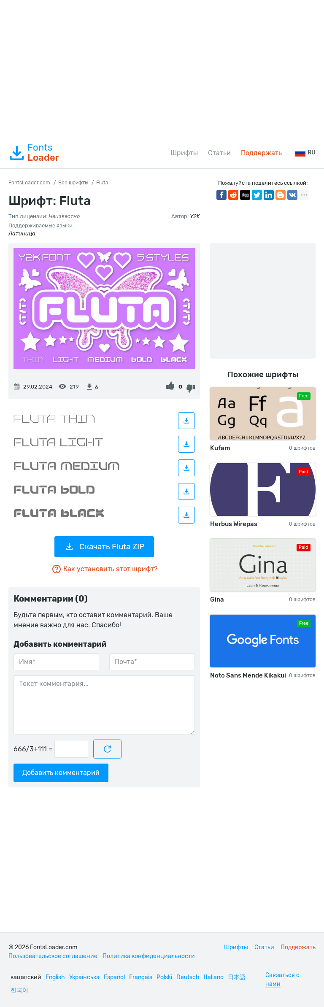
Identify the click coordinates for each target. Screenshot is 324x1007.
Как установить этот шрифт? (110, 569)
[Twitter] (257, 195)
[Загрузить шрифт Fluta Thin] (186, 420)
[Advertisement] (162, 69)
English (55, 977)
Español (114, 977)
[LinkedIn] (269, 195)
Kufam (220, 448)
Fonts (43, 153)
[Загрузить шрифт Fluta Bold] (186, 491)
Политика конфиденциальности (149, 956)
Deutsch (188, 977)
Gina (217, 599)
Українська (84, 977)
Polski (164, 977)
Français (140, 977)
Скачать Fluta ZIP (111, 546)
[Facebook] (221, 195)
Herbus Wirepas (233, 524)
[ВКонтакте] (292, 195)
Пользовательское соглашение (52, 956)
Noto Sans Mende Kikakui (248, 675)
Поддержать (261, 153)
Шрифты (184, 153)
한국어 (19, 990)
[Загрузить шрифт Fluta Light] (186, 444)
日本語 (237, 977)
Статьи (219, 153)
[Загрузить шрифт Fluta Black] (186, 515)
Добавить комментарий (61, 773)
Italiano (214, 977)
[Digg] (245, 195)
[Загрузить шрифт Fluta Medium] (186, 467)
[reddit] (233, 195)
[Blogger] (280, 195)
